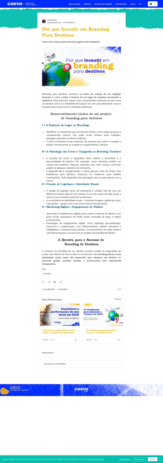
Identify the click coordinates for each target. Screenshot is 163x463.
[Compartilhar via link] (61, 282)
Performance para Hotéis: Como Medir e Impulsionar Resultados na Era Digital (59, 331)
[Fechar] (160, 459)
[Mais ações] (119, 21)
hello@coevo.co (15, 388)
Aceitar (152, 459)
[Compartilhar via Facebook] (43, 282)
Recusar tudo (139, 459)
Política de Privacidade (95, 459)
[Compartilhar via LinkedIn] (55, 282)
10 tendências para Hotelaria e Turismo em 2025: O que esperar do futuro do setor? (102, 331)
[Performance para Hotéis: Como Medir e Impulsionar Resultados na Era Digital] (59, 315)
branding (47, 274)
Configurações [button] (124, 459)
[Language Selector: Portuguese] (153, 3)
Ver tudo (118, 299)
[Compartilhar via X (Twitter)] (49, 282)
